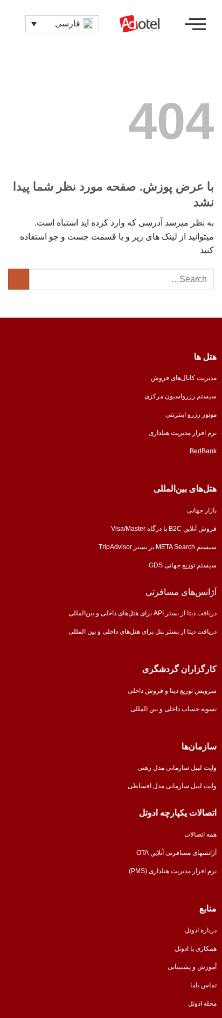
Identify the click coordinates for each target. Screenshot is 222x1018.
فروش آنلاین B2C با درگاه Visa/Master (164, 528)
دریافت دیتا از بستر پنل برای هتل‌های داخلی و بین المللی (142, 631)
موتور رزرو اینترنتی (191, 414)
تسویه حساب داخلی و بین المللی (173, 709)
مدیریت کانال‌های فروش (184, 378)
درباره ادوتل (201, 930)
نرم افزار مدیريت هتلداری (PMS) (173, 871)
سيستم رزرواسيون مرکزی (180, 396)
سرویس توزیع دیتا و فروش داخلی (172, 690)
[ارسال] (18, 279)
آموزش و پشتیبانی (192, 967)
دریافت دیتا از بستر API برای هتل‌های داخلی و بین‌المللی (142, 613)
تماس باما (203, 985)
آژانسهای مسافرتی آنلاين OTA (176, 852)
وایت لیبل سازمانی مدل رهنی (177, 767)
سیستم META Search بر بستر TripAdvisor (158, 547)
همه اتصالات (200, 834)
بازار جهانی (202, 510)
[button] (195, 24)
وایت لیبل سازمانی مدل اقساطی (172, 786)
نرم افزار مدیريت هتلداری (183, 433)
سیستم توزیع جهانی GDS (183, 565)
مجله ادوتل (202, 1003)
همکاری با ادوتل (196, 948)
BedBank (203, 451)
